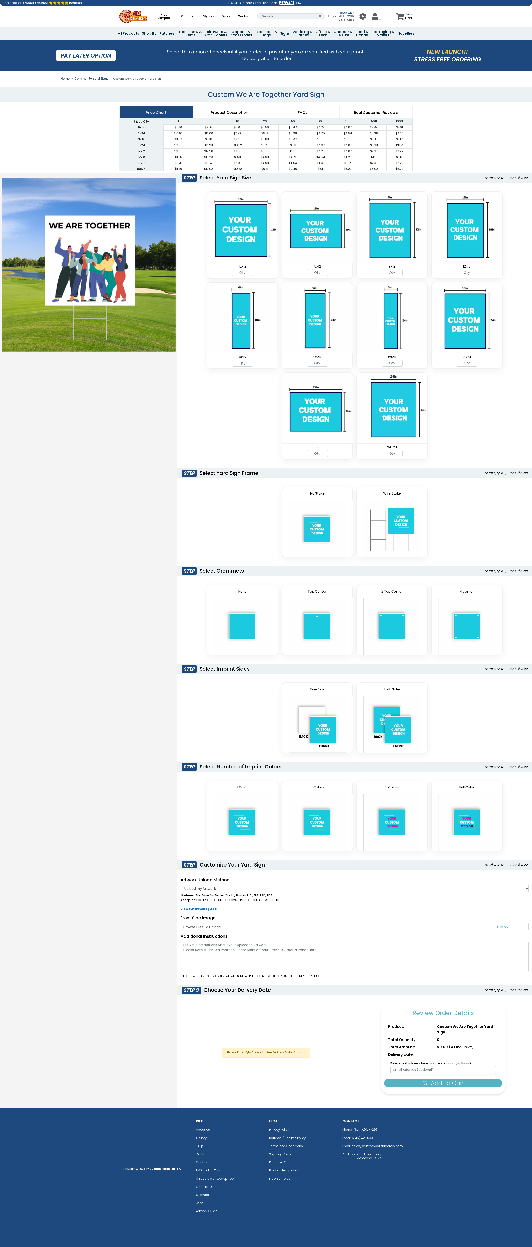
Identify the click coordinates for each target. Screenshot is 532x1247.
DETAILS (299, 3)
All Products (128, 33)
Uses (199, 1203)
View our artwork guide (199, 909)
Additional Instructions (204, 936)
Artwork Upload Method (205, 880)
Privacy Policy (279, 1129)
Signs (285, 33)
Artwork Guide (206, 1211)
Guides (243, 16)
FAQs (200, 1146)
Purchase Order (281, 1162)
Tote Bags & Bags (266, 33)
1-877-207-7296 (341, 16)
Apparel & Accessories (241, 33)
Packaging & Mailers (383, 33)
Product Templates (283, 1170)
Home (65, 78)
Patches (166, 33)
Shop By (149, 33)
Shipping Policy (280, 1154)
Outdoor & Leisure (343, 33)
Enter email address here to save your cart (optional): (431, 1063)
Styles (207, 16)
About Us (203, 1129)
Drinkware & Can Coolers (216, 33)
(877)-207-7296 (365, 1129)
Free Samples (164, 16)
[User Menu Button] (363, 16)
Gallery (201, 1138)
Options (187, 16)
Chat (350, 19)
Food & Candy (362, 33)
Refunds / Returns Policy (287, 1138)
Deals (226, 16)
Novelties (406, 33)
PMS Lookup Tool (208, 1170)
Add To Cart (446, 1083)
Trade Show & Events (189, 33)
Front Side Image (198, 918)
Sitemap (202, 1195)
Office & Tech (323, 33)
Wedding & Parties (303, 33)
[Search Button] (320, 16)
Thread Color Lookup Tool (215, 1178)
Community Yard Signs (91, 78)
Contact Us (204, 1186)
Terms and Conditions (286, 1146)
